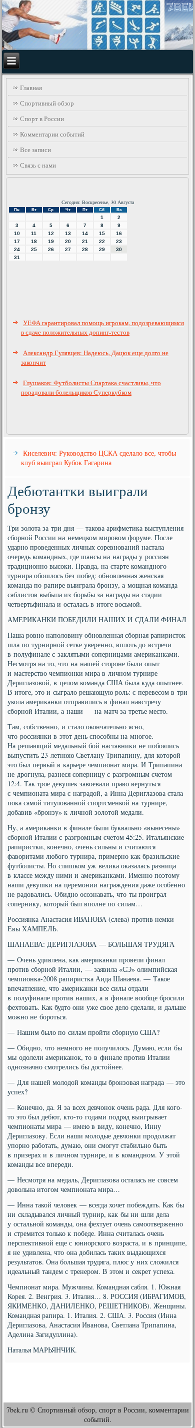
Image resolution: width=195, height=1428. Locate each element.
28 (85, 249)
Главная (31, 87)
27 (68, 249)
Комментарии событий (52, 134)
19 (51, 241)
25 (34, 249)
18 (34, 241)
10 (17, 233)
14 (85, 233)
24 (17, 249)
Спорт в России (42, 118)
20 (68, 241)
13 (68, 233)
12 (51, 233)
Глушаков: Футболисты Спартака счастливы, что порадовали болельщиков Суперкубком (91, 387)
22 (102, 241)
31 (17, 257)
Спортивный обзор (47, 103)
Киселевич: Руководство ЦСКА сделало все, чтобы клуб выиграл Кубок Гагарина (98, 457)
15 (102, 233)
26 (51, 249)
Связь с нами (38, 165)
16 (119, 233)
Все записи (35, 149)
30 (119, 249)
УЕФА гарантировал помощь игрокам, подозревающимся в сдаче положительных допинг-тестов (102, 327)
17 (17, 241)
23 (119, 241)
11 (33, 233)
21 (85, 241)
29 (102, 249)
